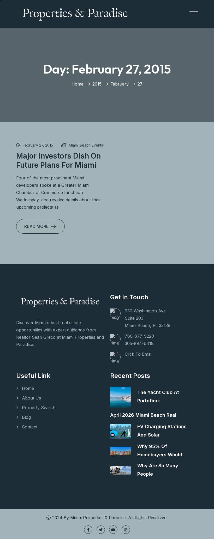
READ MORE (36, 226)
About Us (31, 398)
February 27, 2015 (38, 145)
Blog (26, 417)
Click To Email (138, 354)
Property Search (38, 407)
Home (78, 84)
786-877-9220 (139, 336)
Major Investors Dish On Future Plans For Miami (58, 160)
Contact (29, 426)
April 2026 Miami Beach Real (143, 415)
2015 (97, 84)
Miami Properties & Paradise (98, 517)
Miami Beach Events (86, 145)
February (119, 84)
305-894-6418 (139, 343)
